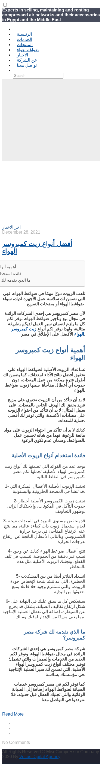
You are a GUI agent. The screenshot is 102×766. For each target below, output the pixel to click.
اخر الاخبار (11, 227)
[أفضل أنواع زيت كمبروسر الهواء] (34, 222)
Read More (13, 714)
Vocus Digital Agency (39, 756)
